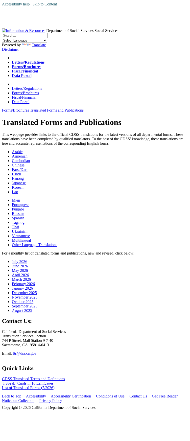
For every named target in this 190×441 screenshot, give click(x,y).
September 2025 (24, 306)
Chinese (18, 165)
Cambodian (21, 161)
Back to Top (11, 396)
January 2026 (22, 288)
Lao (15, 192)
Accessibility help (16, 4)
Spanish (18, 218)
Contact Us (138, 396)
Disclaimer (10, 49)
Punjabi (18, 209)
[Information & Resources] (23, 30)
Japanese (19, 183)
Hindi (16, 174)
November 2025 (24, 297)
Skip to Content (44, 4)
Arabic (17, 152)
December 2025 (24, 293)
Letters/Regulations (27, 88)
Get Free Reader (165, 396)
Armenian (19, 156)
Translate (39, 45)
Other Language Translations (34, 245)
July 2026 (19, 261)
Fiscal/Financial (24, 97)
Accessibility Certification (71, 396)
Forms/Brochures (25, 93)
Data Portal (20, 102)
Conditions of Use (110, 396)
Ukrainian (19, 231)
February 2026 (23, 284)
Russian (18, 213)
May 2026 (20, 270)
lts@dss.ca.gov (25, 353)
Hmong (18, 178)
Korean (18, 187)
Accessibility (36, 396)
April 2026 (20, 275)
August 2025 (22, 310)
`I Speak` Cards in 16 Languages (27, 383)
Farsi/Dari (19, 169)
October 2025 (22, 302)
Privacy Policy (50, 400)
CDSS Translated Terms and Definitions (33, 379)
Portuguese (20, 205)
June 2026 (20, 266)
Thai (15, 227)
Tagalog (18, 222)
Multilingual (21, 240)
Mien (16, 200)
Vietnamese (21, 236)
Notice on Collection (18, 400)
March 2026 (21, 279)
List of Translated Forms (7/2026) (28, 388)
